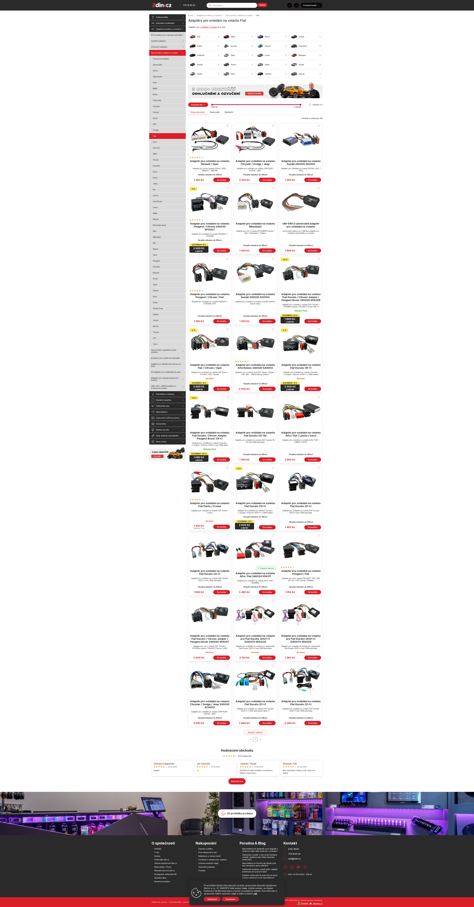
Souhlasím (230, 899)
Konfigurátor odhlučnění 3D (165, 874)
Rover (155, 279)
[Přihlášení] (296, 5)
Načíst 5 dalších (255, 732)
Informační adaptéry (159, 47)
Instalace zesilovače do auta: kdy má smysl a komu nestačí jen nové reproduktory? (259, 876)
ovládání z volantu (208, 27)
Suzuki (155, 320)
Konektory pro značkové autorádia (165, 358)
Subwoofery (161, 424)
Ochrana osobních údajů (208, 863)
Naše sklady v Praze (162, 867)
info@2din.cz (294, 858)
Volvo (155, 344)
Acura (155, 71)
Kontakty (157, 849)
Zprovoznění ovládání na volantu (164, 53)
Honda (155, 160)
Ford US (156, 148)
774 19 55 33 (189, 5)
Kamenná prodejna (162, 881)
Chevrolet (157, 100)
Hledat (262, 5)
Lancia (155, 195)
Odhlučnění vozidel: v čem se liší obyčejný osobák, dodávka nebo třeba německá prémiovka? (259, 857)
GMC (155, 154)
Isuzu (155, 172)
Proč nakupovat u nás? (207, 852)
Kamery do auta (162, 430)
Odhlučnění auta (162, 406)
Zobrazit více (237, 781)
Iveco (155, 178)
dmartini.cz (317, 904)
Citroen (156, 112)
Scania (155, 290)
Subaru (156, 314)
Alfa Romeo (157, 77)
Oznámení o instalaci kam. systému (212, 860)
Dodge (156, 130)
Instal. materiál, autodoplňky (167, 436)
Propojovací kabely (161, 59)
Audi (155, 82)
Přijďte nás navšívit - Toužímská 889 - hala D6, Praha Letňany (177, 902)
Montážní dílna (160, 878)
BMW (155, 88)
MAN (155, 213)
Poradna (201, 870)
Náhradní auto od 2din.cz (164, 870)
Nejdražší (229, 112)
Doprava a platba (205, 849)
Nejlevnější (215, 112)
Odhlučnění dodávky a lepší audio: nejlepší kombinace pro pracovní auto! (259, 870)
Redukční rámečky (163, 400)
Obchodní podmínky (206, 867)
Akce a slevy (161, 442)
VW (154, 338)
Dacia (155, 118)
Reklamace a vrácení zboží (209, 856)
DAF (154, 124)
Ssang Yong (158, 308)
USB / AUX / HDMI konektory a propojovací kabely (163, 387)
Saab (155, 285)
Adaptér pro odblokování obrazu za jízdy (166, 365)
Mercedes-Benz (159, 225)
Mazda (155, 219)
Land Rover (157, 201)
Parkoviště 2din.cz (161, 860)
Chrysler (156, 106)
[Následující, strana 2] (255, 739)
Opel (155, 255)
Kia (154, 189)
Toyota (156, 332)
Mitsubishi (157, 237)
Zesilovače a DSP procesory (168, 418)
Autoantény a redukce (165, 394)
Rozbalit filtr (196, 105)
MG (154, 243)
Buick (155, 94)
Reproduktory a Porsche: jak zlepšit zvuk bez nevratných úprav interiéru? (259, 864)
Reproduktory (161, 412)
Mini (154, 231)
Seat (155, 296)
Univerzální (157, 65)
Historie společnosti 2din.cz (165, 863)
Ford (155, 142)
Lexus (155, 207)
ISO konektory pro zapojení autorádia (166, 35)
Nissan (155, 249)
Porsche (156, 267)
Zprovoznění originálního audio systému (163, 351)
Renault (156, 273)
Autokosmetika (162, 17)
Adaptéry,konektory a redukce (168, 29)
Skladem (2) (317, 105)
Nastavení (212, 899)
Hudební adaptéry (158, 41)
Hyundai (156, 166)
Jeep (155, 184)
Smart (155, 302)
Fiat (154, 136)
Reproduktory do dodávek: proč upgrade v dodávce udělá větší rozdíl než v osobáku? (260, 850)
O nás (156, 852)
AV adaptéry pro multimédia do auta (165, 372)
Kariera (157, 856)
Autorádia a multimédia (165, 23)
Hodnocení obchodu (237, 750)
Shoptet (304, 903)
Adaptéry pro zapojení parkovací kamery (164, 379)
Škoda (155, 326)
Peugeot (156, 261)
